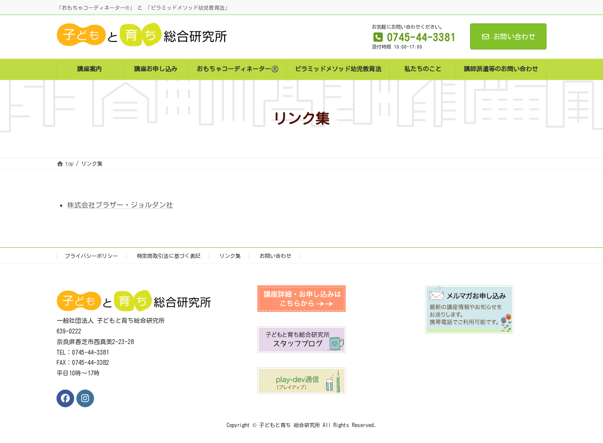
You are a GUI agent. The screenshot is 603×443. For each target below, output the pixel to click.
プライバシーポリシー (91, 255)
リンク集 (230, 255)
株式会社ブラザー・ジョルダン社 (120, 204)
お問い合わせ (514, 36)
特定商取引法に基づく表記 (168, 255)
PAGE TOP (580, 420)
